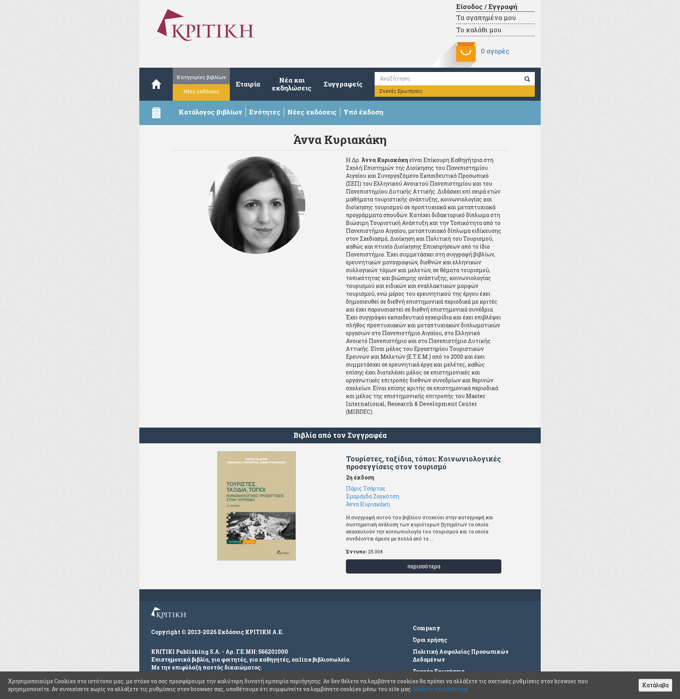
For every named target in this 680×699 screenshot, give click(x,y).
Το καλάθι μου (478, 29)
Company (426, 628)
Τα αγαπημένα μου (486, 17)
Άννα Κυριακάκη (368, 504)
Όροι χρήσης (430, 640)
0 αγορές (495, 50)
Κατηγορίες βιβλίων (201, 77)
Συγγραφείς (343, 84)
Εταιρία (248, 84)
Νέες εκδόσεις (201, 91)
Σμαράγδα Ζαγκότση (372, 496)
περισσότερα (423, 566)
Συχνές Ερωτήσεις (401, 91)
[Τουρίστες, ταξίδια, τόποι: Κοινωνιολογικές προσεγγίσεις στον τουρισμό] (256, 506)
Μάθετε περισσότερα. (441, 689)
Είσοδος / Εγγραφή (486, 6)
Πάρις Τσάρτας (366, 488)
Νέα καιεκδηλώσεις (292, 84)
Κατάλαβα (655, 685)
